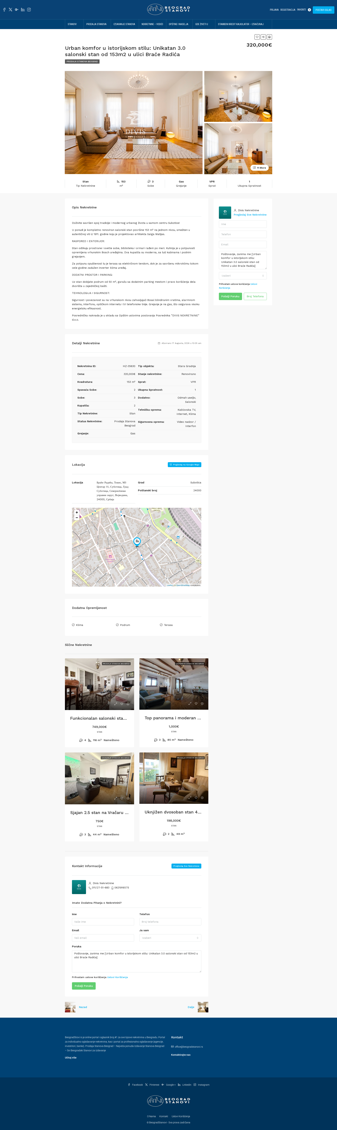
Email (75, 930)
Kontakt (163, 1116)
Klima (79, 625)
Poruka (76, 946)
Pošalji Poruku (84, 986)
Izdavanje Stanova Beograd (124, 29)
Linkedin (187, 1084)
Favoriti (303, 9)
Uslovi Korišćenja (117, 977)
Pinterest (154, 1084)
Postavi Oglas (324, 10)
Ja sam (144, 930)
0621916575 (121, 887)
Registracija (287, 9)
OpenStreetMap (183, 585)
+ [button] (77, 512)
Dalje (191, 1007)
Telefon (144, 914)
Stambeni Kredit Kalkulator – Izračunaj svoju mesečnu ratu (241, 29)
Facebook (137, 1084)
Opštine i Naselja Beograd (178, 29)
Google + (171, 1084)
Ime (74, 914)
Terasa (168, 625)
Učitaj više (71, 1057)
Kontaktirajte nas (180, 1054)
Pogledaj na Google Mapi (186, 464)
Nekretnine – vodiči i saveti (152, 29)
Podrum (125, 625)
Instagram (203, 1084)
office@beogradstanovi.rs (189, 1046)
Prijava (274, 9)
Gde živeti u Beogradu (201, 29)
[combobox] (170, 938)
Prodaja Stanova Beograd (96, 29)
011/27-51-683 (100, 887)
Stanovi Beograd (72, 29)
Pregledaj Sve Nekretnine (186, 866)
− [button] (77, 517)
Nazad (83, 1007)
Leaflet (170, 585)
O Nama (151, 1116)
